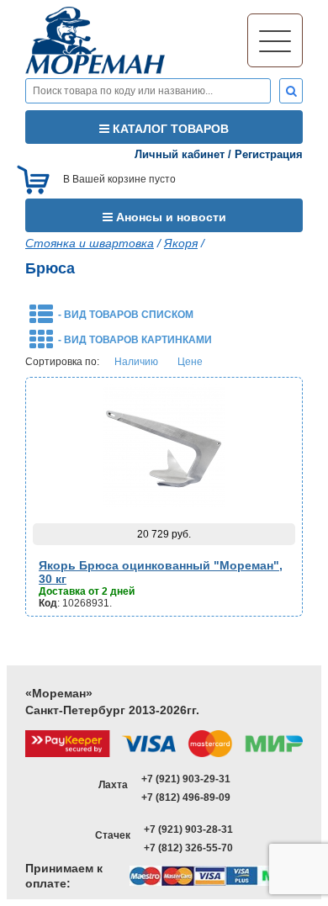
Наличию (136, 362)
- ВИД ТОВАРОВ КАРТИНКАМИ (135, 340)
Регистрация (269, 154)
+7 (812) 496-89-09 (185, 797)
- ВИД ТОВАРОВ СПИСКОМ (125, 315)
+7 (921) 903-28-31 (188, 829)
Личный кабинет (180, 154)
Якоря (181, 243)
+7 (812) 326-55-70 (188, 848)
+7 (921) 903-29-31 (185, 779)
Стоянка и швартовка (89, 243)
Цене (190, 362)
